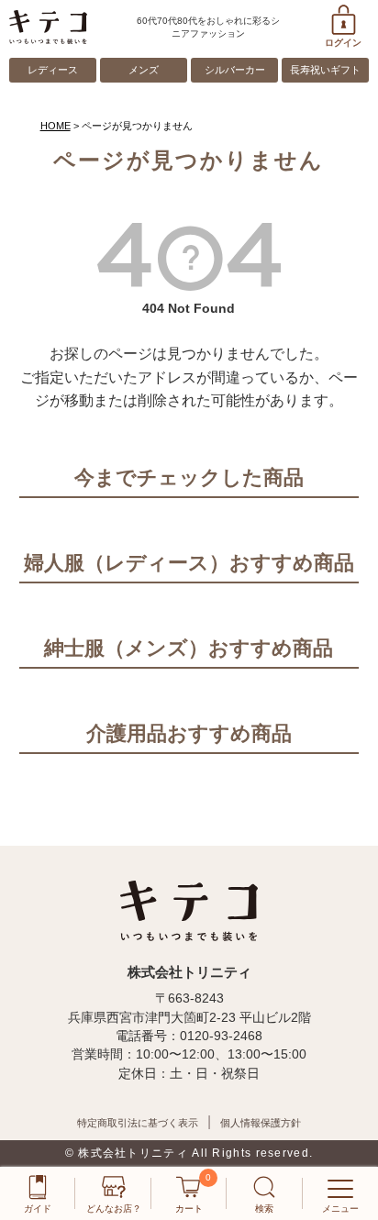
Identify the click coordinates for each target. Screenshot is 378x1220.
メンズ (143, 69)
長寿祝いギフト (325, 69)
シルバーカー (235, 69)
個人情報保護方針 (260, 1122)
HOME (55, 125)
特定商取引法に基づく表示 (137, 1122)
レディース (53, 69)
